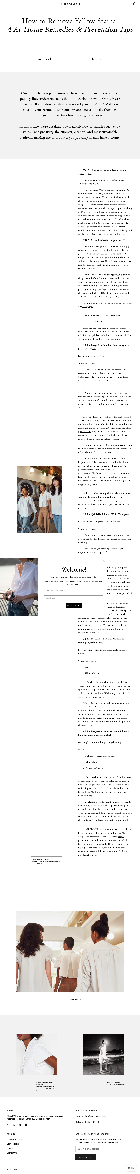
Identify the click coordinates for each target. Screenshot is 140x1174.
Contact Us (12, 1153)
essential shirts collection (103, 851)
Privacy (10, 1148)
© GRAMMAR (12, 1170)
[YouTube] (26, 1124)
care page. (87, 307)
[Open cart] (134, 4)
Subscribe (85, 1157)
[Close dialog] (104, 560)
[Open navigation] (5, 4)
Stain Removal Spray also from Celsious (107, 397)
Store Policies (13, 1144)
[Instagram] (14, 1124)
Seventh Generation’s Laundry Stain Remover (101, 400)
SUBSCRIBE (73, 605)
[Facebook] (8, 1124)
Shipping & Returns (15, 1139)
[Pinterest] (20, 1124)
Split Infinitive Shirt (104, 424)
